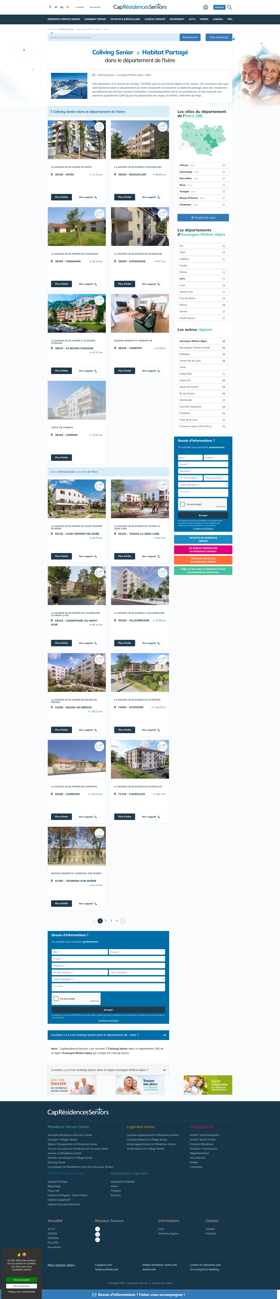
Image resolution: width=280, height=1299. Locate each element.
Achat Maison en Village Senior (145, 1148)
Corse (183, 367)
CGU (161, 1229)
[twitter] (55, 7)
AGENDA (53, 1238)
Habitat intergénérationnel (64, 1204)
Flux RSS (53, 1242)
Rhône (202, 304)
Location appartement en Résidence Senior (153, 1135)
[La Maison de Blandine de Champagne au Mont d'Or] (77, 585)
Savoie (202, 311)
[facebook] (50, 7)
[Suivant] (122, 920)
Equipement (177, 19)
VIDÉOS (52, 1233)
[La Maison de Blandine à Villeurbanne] (140, 585)
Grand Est (202, 380)
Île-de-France (202, 393)
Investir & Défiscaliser (125, 19)
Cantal (183, 265)
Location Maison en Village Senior (147, 1139)
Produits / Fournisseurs (203, 1148)
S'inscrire (219, 7)
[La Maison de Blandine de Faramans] (77, 226)
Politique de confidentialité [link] (21, 1291)
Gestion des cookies (162, 1283)
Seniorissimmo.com (106, 1269)
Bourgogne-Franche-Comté (202, 347)
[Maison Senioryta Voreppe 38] (140, 313)
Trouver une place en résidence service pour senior (78, 1148)
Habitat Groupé (155, 19)
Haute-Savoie (202, 318)
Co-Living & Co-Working (204, 1269)
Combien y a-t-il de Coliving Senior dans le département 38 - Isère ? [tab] (95, 1035)
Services (116, 1195)
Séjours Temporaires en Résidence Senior (72, 1144)
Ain (202, 245)
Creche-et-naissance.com (205, 1264)
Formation (196, 1166)
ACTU (51, 1229)
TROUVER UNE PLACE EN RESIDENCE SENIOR (203, 560)
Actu (192, 19)
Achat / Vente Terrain (203, 1139)
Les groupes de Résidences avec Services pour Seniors (81, 1166)
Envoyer (108, 1009)
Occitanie (202, 413)
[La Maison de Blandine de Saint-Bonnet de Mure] (77, 499)
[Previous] (94, 920)
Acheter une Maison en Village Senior (70, 1157)
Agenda (218, 19)
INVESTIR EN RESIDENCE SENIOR (203, 539)
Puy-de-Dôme (202, 298)
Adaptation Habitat (123, 1181)
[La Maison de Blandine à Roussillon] (140, 139)
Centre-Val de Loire (202, 360)
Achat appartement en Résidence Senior (151, 1144)
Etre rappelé (86, 197)
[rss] (67, 7)
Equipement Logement (129, 1173)
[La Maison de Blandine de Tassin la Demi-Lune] (140, 499)
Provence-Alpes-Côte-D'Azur (202, 426)
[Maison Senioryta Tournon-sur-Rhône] (77, 846)
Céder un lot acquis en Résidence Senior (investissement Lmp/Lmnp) (203, 570)
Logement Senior (95, 19)
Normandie (202, 399)
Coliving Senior (56, 1162)
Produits (116, 1190)
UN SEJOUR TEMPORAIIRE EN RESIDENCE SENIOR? (203, 550)
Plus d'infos (61, 197)
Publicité (211, 1233)
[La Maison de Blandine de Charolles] (140, 759)
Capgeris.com (103, 1264)
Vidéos (204, 19)
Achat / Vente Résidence (204, 1135)
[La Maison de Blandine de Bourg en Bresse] (77, 672)
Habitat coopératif (59, 1199)
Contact (80, 7)
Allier (202, 252)
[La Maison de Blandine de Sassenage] (140, 226)
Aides (114, 1186)
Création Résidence (201, 1144)
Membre (207, 7)
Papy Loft (53, 1190)
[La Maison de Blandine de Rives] (77, 139)
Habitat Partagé (58, 1181)
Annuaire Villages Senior (62, 1139)
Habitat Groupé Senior (66, 1173)
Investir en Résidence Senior (65, 1153)
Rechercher (190, 37)
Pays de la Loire (202, 419)
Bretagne (202, 354)
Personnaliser (21, 1286)
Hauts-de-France (202, 386)
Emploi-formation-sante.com (159, 1264)
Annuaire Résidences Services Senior (70, 1135)
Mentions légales (168, 1233)
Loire (202, 285)
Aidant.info (149, 1269)
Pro (230, 19)
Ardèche (202, 258)
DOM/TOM (202, 373)
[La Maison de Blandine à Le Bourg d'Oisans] (77, 313)
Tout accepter (21, 1279)
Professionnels (202, 1126)
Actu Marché (197, 1157)
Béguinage (54, 1186)
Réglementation (199, 1153)
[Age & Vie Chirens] (77, 400)
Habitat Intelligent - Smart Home (67, 1195)
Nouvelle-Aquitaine (202, 406)
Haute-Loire (202, 291)
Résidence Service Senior (64, 19)
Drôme (202, 272)
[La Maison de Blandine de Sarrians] (77, 759)
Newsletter (95, 7)
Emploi (194, 1162)
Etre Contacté (219, 37)
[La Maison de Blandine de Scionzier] (140, 672)
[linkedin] (61, 7)
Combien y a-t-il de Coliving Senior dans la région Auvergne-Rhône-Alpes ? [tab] (99, 1069)
